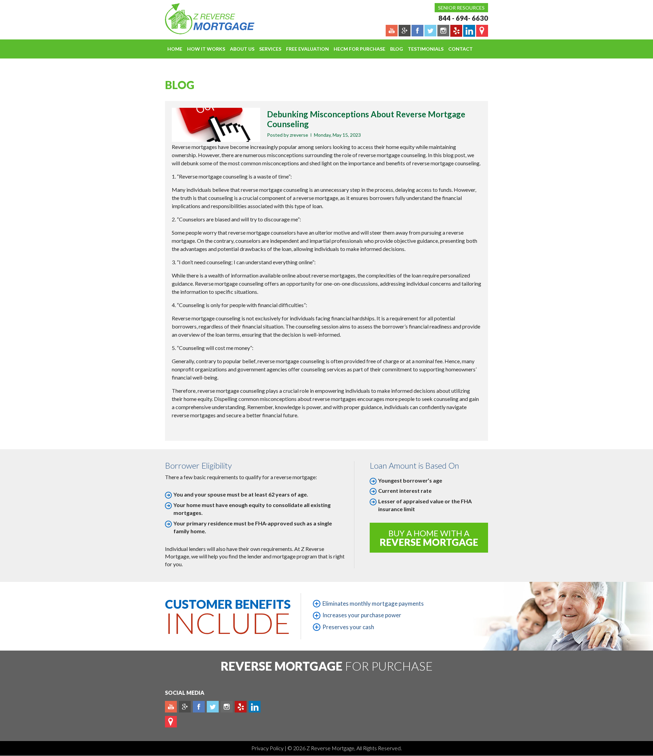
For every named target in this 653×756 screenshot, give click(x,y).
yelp (241, 706)
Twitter (213, 706)
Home (174, 49)
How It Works (206, 49)
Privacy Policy (268, 748)
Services (270, 49)
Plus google (185, 706)
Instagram (227, 706)
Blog (396, 49)
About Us (242, 49)
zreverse (299, 135)
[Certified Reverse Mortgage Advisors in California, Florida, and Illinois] (202, 18)
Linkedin (255, 706)
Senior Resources (461, 8)
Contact (460, 49)
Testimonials (425, 49)
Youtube (171, 706)
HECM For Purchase (359, 49)
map (171, 721)
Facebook (199, 706)
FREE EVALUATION (307, 49)
